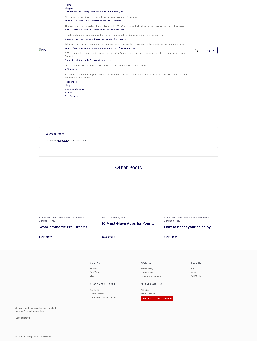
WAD (193, 272)
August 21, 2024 (47, 221)
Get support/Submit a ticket (103, 297)
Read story (46, 237)
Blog (92, 275)
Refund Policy (147, 268)
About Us (94, 268)
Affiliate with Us (148, 293)
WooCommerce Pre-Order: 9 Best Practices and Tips (63, 227)
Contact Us (95, 290)
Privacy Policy (147, 272)
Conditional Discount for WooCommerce (61, 218)
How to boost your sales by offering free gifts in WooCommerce (187, 227)
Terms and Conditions (151, 275)
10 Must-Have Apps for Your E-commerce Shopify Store (126, 223)
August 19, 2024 (117, 218)
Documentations (98, 293)
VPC (193, 268)
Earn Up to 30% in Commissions (157, 298)
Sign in (210, 50)
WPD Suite (196, 275)
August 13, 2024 (172, 221)
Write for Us (146, 290)
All (103, 218)
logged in (63, 140)
